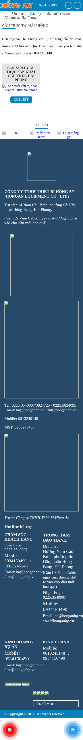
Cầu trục (36, 13)
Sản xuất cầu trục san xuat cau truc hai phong (21, 74)
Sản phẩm (18, 13)
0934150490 (47, 5)
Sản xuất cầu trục (59, 13)
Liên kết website (47, 704)
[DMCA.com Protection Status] (17, 684)
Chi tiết (21, 99)
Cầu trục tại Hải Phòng (20, 17)
